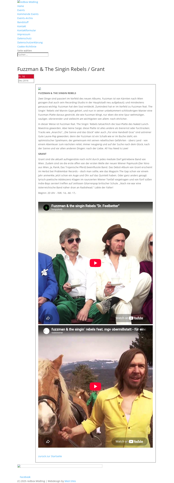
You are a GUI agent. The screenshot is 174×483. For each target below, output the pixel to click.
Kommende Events (28, 14)
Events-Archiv (25, 18)
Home (20, 6)
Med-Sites (70, 481)
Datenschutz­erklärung (30, 42)
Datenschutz (24, 38)
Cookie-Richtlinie (26, 46)
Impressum (23, 34)
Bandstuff (23, 22)
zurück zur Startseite (50, 456)
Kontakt (21, 26)
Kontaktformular (26, 30)
